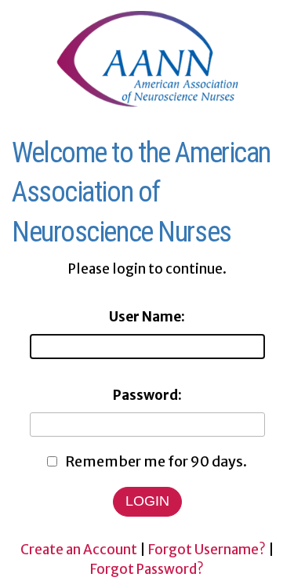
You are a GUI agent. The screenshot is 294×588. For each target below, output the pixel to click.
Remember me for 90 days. (156, 461)
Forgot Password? (147, 569)
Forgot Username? (207, 549)
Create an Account (78, 549)
